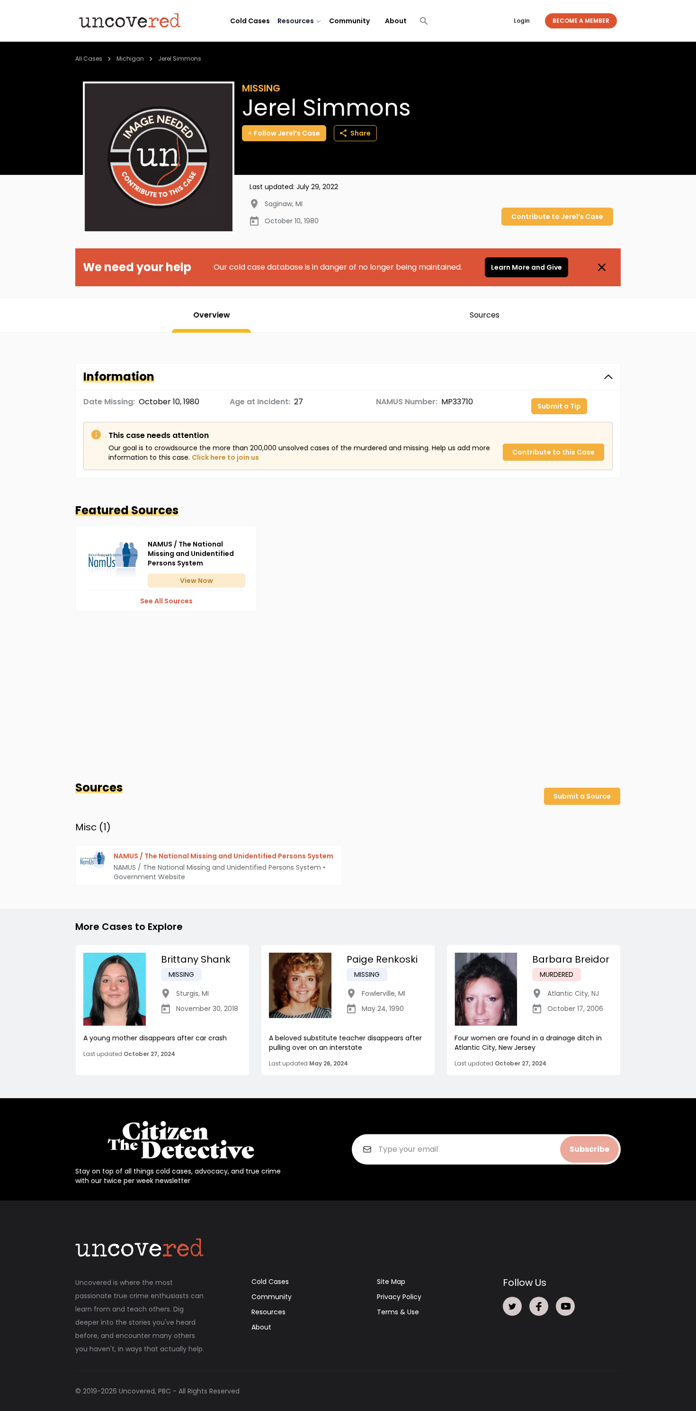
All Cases (88, 59)
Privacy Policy (399, 1297)
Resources (268, 1312)
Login (522, 21)
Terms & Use (398, 1312)
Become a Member (581, 21)
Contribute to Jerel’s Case (557, 216)
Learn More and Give (526, 267)
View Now (196, 580)
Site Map (391, 1281)
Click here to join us (225, 457)
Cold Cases (250, 21)
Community (349, 21)
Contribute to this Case (553, 452)
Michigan (130, 59)
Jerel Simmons (179, 59)
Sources (485, 315)
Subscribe (589, 1149)
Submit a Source (582, 796)
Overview (211, 315)
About (396, 21)
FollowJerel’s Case (287, 133)
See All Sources (166, 601)
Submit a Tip (559, 406)
